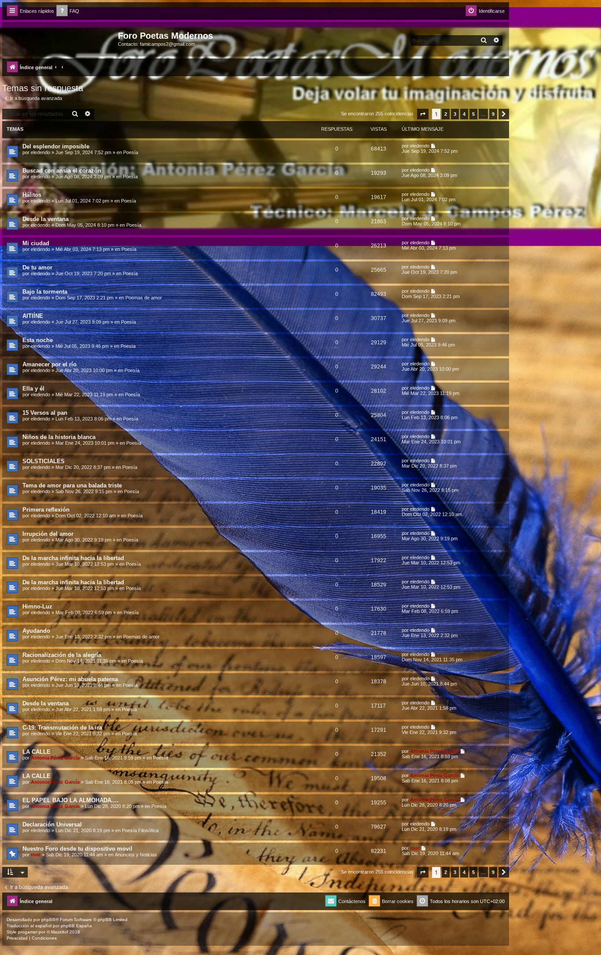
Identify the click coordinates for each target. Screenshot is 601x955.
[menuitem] (67, 11)
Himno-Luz (37, 606)
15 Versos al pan (44, 412)
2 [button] (445, 114)
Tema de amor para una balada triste (72, 485)
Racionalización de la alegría (61, 655)
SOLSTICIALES (43, 461)
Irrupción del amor (47, 534)
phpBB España (76, 925)
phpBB (48, 919)
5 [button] (473, 114)
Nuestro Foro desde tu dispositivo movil (77, 848)
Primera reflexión (46, 509)
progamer (27, 931)
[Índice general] (61, 38)
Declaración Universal (52, 824)
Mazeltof (59, 931)
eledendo (40, 152)
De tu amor (37, 267)
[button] (423, 114)
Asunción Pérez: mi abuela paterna (70, 679)
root (35, 854)
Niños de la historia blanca (58, 437)
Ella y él (33, 388)
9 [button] (493, 114)
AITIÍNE (32, 316)
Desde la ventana (45, 219)
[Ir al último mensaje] (433, 145)
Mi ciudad (35, 243)
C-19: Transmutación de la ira (62, 727)
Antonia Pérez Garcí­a (55, 757)
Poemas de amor (143, 297)
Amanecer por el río (49, 364)
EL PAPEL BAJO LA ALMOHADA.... (70, 800)
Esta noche (37, 340)
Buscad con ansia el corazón (61, 170)
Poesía (130, 152)
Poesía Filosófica (140, 830)
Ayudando (36, 630)
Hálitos (31, 195)
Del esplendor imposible (55, 146)
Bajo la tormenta (44, 291)
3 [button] (455, 114)
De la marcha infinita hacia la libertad (73, 558)
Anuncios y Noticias (136, 854)
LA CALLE (36, 752)
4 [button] (464, 114)
